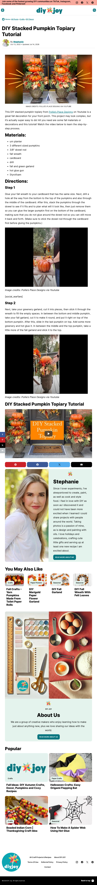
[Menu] (2, 10)
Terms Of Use (33, 862)
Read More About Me (64, 557)
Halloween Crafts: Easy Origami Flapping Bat (65, 786)
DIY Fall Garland (57, 591)
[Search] (94, 10)
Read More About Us (48, 737)
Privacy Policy (62, 862)
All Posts (14, 19)
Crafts (22, 19)
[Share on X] (2, 445)
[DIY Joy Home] (49, 10)
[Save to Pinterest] (2, 440)
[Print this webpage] (2, 450)
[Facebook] (82, 2)
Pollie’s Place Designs (61, 111)
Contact (47, 867)
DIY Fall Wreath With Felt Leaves (83, 592)
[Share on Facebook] (2, 434)
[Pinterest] (92, 2)
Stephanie (18, 42)
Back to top (85, 881)
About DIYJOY (60, 857)
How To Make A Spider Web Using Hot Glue (68, 829)
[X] (87, 2)
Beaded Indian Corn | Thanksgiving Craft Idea (21, 829)
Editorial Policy (47, 862)
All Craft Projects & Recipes (40, 857)
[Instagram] (76, 2)
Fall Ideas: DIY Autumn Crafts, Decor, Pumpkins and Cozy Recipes (25, 788)
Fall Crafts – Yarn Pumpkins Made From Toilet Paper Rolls (14, 597)
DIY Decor (30, 19)
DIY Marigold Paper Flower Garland (34, 595)
